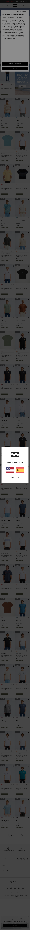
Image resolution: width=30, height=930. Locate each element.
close (26, 449)
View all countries (15, 477)
